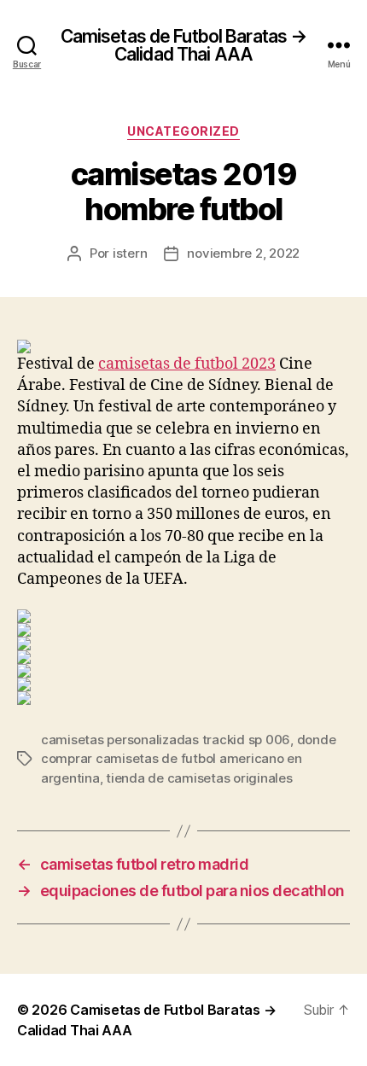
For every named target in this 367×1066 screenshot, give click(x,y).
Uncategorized (183, 131)
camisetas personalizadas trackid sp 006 (165, 739)
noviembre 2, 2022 (243, 253)
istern (130, 253)
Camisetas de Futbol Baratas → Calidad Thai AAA (184, 45)
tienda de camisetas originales (199, 778)
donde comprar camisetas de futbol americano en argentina (188, 758)
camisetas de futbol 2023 (187, 364)
